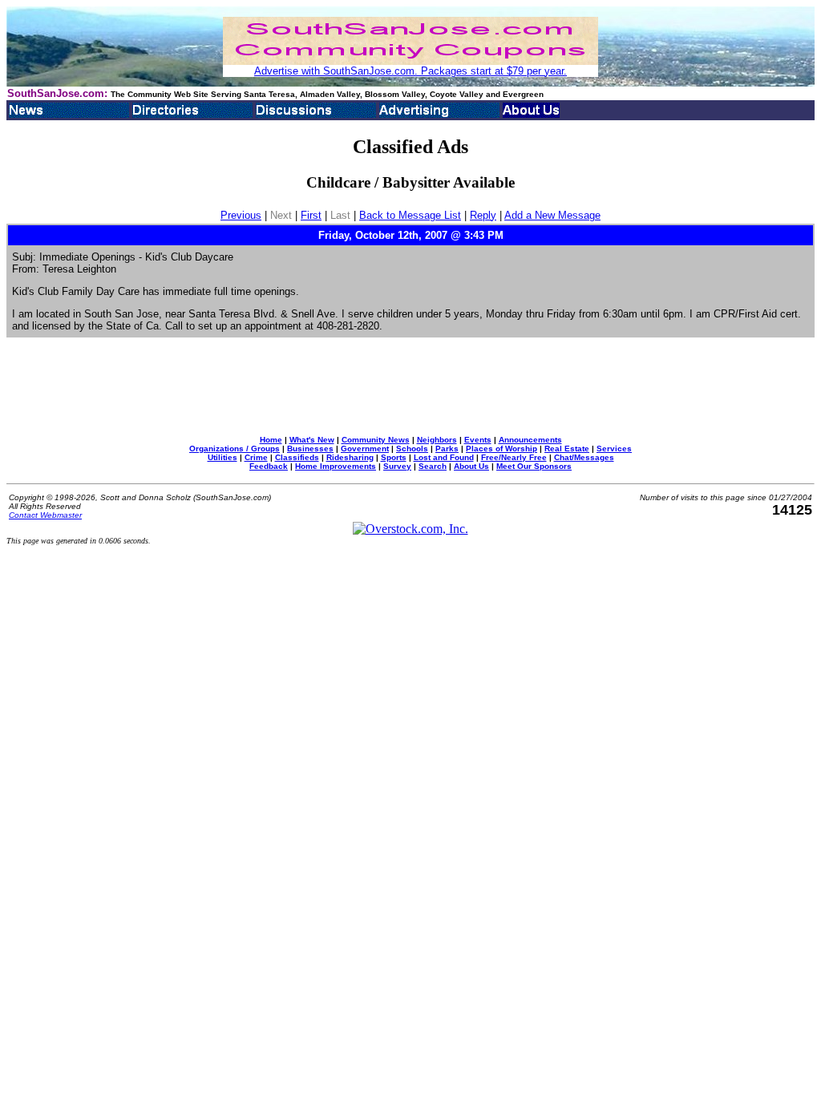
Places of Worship (501, 448)
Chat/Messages (584, 457)
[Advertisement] (410, 386)
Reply (483, 215)
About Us (471, 466)
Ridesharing (350, 457)
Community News (376, 439)
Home (271, 439)
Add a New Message (552, 215)
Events (477, 439)
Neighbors (437, 439)
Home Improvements (335, 466)
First (311, 215)
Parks (447, 448)
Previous (240, 215)
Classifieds (297, 457)
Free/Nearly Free (514, 457)
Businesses (310, 448)
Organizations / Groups (234, 448)
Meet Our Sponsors (534, 466)
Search (433, 466)
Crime (256, 457)
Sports (393, 457)
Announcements (530, 439)
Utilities (222, 457)
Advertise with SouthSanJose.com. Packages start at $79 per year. (410, 71)
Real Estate (566, 448)
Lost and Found (444, 457)
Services (614, 448)
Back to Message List (410, 215)
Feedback (268, 466)
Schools (412, 448)
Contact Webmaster (45, 515)
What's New (311, 439)
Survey (397, 466)
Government (365, 448)
